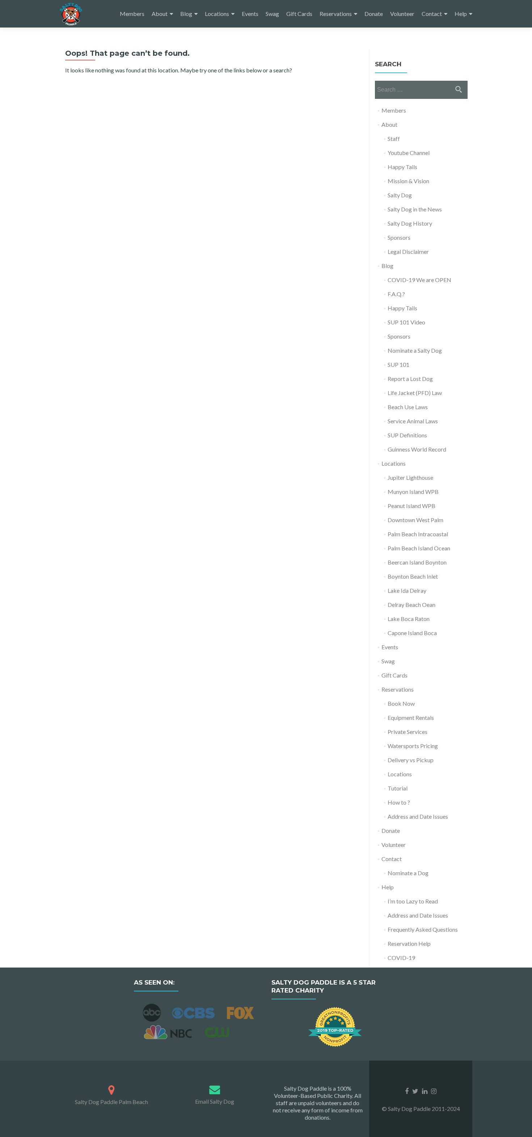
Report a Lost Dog (410, 378)
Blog (186, 13)
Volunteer (402, 13)
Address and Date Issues (418, 816)
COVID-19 (401, 957)
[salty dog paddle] (111, 1088)
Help (461, 13)
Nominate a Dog (408, 872)
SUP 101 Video (406, 322)
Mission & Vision (408, 180)
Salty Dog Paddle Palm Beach (111, 1101)
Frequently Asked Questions (423, 929)
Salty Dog (400, 195)
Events (250, 13)
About (160, 13)
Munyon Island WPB (413, 491)
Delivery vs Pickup (411, 759)
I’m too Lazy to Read (413, 901)
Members (132, 13)
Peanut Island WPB (411, 505)
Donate (373, 13)
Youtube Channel (409, 152)
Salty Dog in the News (415, 209)
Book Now (401, 703)
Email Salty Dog (214, 1101)
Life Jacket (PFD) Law (415, 392)
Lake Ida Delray (407, 590)
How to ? (399, 802)
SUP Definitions (407, 435)
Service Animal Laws (413, 421)
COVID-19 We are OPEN (419, 279)
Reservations (336, 13)
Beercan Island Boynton (417, 562)
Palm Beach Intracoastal (418, 533)
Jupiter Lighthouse (410, 477)
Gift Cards (299, 13)
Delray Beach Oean (411, 604)
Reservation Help (409, 943)
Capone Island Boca (412, 632)
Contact (432, 13)
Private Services (407, 731)
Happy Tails (402, 166)
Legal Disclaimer (408, 251)
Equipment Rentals (411, 717)
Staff (394, 138)
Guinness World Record (417, 449)
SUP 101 (398, 364)
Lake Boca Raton (409, 618)
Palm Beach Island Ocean (419, 548)
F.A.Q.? (396, 293)
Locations (217, 13)
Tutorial (398, 788)
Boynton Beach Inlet (413, 576)
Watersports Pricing (413, 745)
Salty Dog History (410, 223)
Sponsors (399, 237)
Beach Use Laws (408, 406)
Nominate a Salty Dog (415, 350)
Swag (272, 13)
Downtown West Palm (415, 519)
